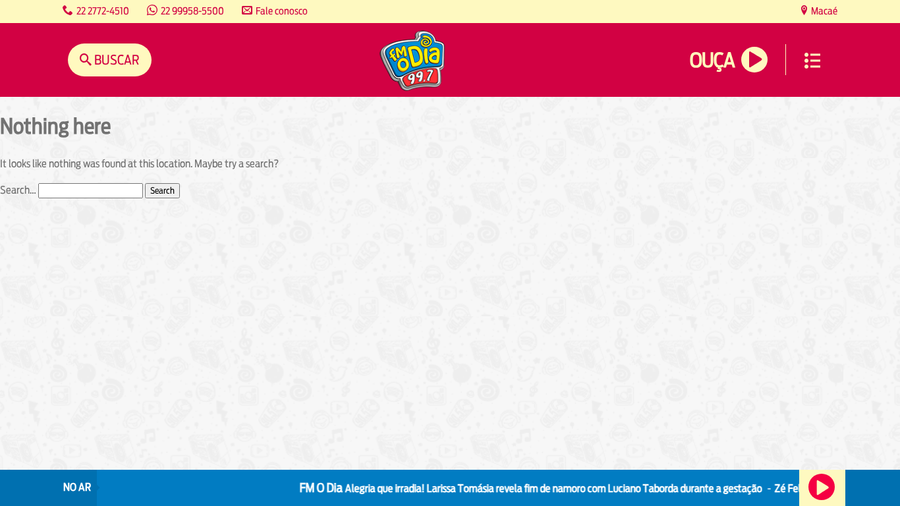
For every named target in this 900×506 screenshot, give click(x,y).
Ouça (712, 60)
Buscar (116, 59)
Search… (18, 190)
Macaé (823, 10)
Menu (812, 60)
